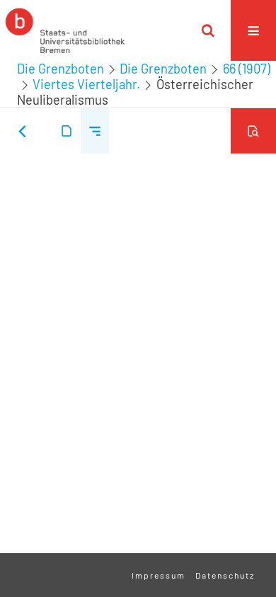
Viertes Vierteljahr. (86, 84)
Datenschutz (225, 575)
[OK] (208, 30)
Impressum (158, 575)
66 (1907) (246, 68)
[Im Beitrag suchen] (253, 130)
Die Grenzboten (60, 68)
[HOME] (65, 30)
